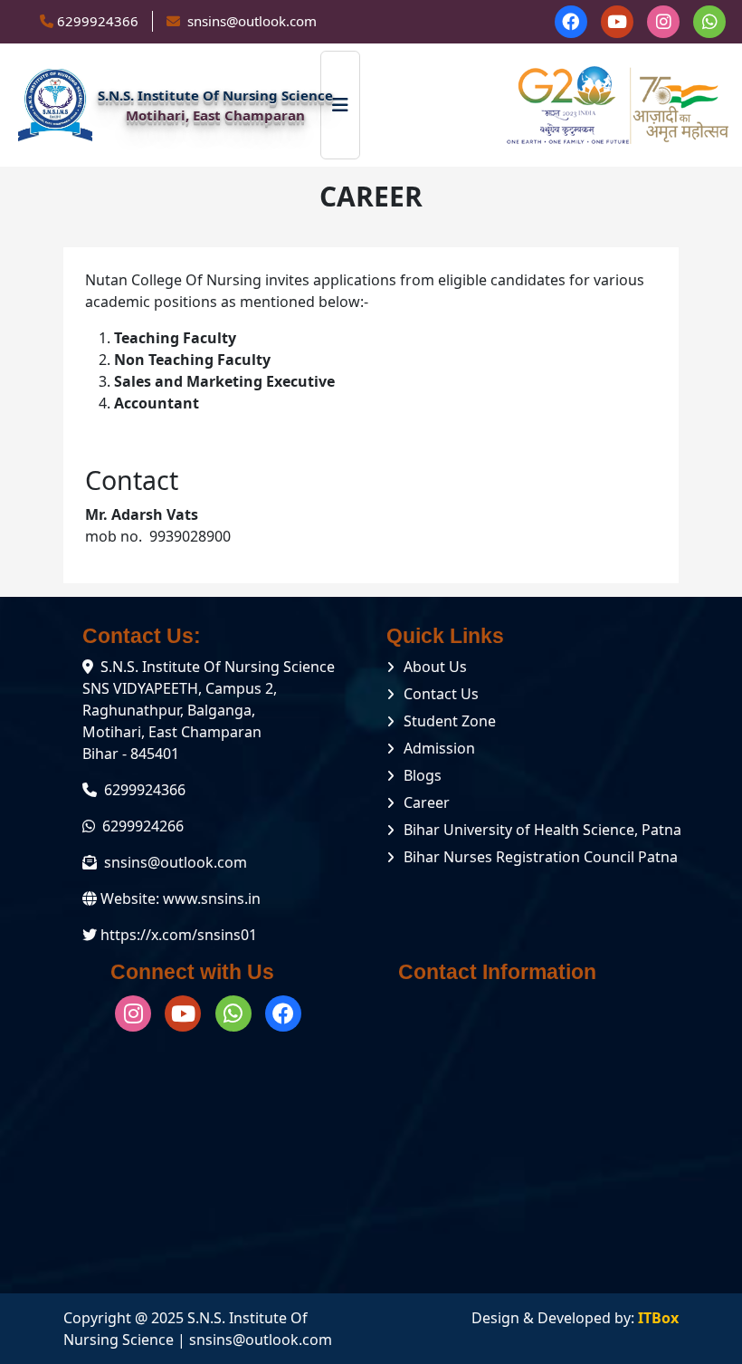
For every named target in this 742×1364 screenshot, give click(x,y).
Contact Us (441, 694)
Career (427, 802)
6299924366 (97, 21)
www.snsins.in (212, 898)
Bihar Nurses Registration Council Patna (541, 857)
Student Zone (450, 721)
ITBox (658, 1318)
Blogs (423, 775)
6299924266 (143, 826)
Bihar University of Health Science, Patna (542, 830)
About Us (435, 667)
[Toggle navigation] (340, 105)
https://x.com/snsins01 (178, 935)
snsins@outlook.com (175, 862)
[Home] (55, 105)
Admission (439, 748)
